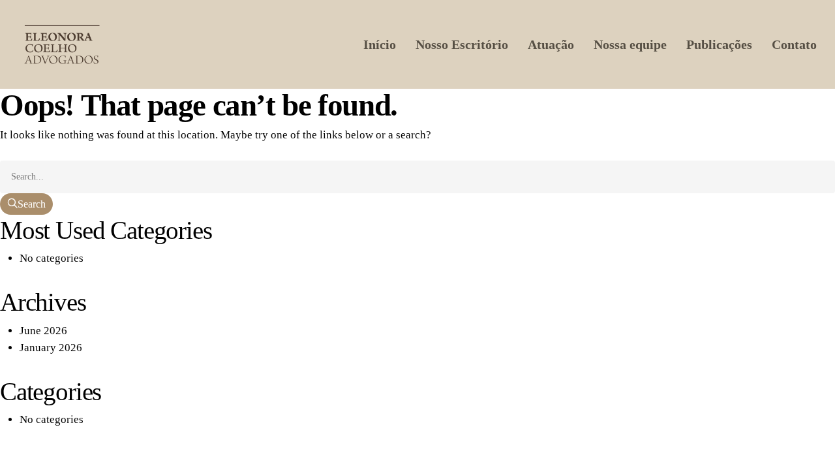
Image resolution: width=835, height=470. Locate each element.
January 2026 (51, 347)
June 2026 (43, 330)
